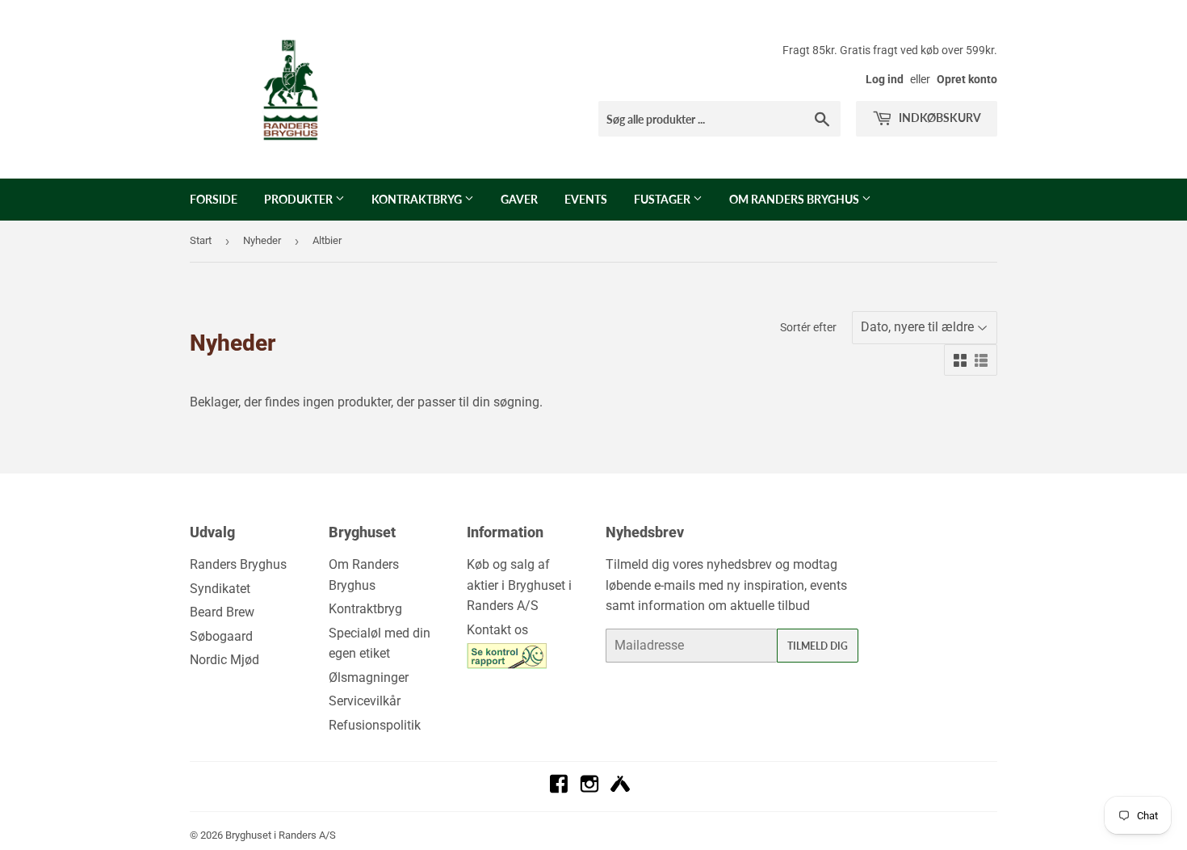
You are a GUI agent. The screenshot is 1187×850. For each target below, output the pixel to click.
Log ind (885, 79)
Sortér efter (808, 327)
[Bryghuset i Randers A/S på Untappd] (620, 789)
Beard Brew (222, 612)
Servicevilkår (365, 701)
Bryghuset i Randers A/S (280, 835)
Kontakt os (497, 630)
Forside (213, 199)
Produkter (299, 199)
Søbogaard (221, 636)
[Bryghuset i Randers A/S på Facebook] (558, 789)
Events (585, 199)
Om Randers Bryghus (795, 199)
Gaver (519, 199)
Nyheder (262, 240)
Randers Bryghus (238, 564)
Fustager (663, 199)
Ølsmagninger (369, 677)
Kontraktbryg (417, 199)
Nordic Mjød (224, 659)
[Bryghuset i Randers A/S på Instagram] (589, 789)
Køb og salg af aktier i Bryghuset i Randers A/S (519, 585)
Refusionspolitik (375, 725)
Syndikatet (220, 588)
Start (201, 240)
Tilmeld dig (817, 646)
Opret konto (967, 79)
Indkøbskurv (938, 117)
